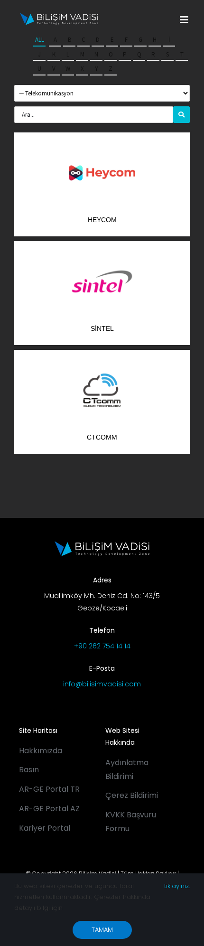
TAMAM (102, 929)
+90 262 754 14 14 (102, 646)
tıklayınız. (177, 885)
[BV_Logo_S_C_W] (59, 16)
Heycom (102, 220)
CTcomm (102, 437)
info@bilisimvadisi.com (102, 684)
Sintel (102, 328)
